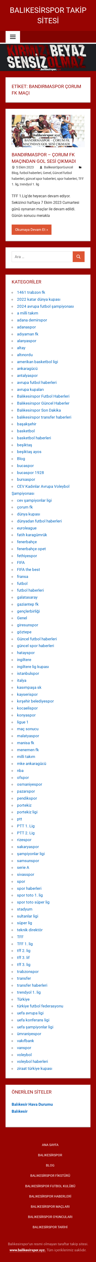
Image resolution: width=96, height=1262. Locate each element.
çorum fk (25, 507)
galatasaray (27, 597)
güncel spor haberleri (41, 179)
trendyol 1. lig (29, 184)
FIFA (21, 562)
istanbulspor (28, 673)
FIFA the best (28, 569)
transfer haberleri (32, 985)
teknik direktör (30, 930)
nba (20, 770)
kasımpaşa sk (29, 687)
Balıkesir (19, 1111)
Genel (47, 173)
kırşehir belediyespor (35, 701)
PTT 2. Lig (26, 833)
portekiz (24, 805)
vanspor (24, 1047)
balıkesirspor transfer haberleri (44, 417)
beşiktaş (24, 445)
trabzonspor (28, 971)
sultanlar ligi (27, 916)
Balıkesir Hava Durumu (32, 1104)
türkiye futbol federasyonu (40, 1006)
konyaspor (26, 715)
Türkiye (23, 999)
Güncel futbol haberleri (37, 639)
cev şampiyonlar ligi (34, 500)
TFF (20, 937)
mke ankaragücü (31, 763)
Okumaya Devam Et (30, 230)
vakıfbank (25, 1040)
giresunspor (27, 625)
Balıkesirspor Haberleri (50, 1196)
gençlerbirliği (28, 611)
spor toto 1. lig (30, 895)
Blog (15, 173)
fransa (22, 576)
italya (21, 680)
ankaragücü (27, 368)
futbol (22, 583)
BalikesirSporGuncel (58, 167)
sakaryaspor (28, 846)
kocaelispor (27, 708)
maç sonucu (27, 729)
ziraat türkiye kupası (34, 1068)
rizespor (24, 839)
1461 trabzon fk (31, 292)
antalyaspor (27, 375)
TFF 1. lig (25, 943)
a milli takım (27, 313)
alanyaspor (26, 340)
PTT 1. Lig (26, 826)
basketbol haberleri (34, 438)
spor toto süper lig (33, 902)
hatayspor (26, 652)
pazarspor (26, 791)
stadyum (24, 909)
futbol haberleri (30, 173)
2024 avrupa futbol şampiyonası (45, 306)
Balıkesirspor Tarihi (50, 1227)
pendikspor (27, 798)
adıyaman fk (27, 334)
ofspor (23, 777)
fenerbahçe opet (31, 548)
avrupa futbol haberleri (37, 382)
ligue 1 (23, 722)
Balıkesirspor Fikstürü (50, 1175)
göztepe (24, 632)
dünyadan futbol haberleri (39, 521)
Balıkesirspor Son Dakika (39, 410)
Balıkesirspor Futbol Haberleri (43, 396)
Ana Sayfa (50, 1145)
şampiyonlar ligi (31, 853)
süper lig (24, 923)
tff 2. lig (24, 950)
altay (21, 347)
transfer (24, 978)
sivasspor (25, 874)
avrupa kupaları (30, 389)
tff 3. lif (23, 957)
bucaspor (25, 465)
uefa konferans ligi (33, 1020)
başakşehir (26, 424)
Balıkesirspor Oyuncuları (50, 1217)
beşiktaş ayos (29, 451)
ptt (19, 819)
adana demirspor (32, 320)
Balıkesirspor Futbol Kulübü (50, 1186)
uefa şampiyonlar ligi (35, 1027)
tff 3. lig (24, 964)
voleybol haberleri (32, 1061)
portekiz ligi (27, 812)
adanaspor (26, 327)
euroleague (27, 528)
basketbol (26, 431)
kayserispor (27, 694)
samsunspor (28, 860)
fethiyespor (27, 555)
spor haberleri (67, 179)
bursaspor (26, 479)
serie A (23, 867)
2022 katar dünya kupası (38, 299)
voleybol (24, 1054)
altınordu (25, 354)
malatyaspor (28, 735)
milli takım (26, 756)
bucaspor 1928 (30, 472)
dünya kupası (28, 514)
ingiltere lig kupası (33, 666)
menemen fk (28, 749)
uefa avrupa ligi (30, 1013)
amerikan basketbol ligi (37, 361)
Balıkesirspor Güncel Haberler (43, 403)
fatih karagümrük (32, 534)
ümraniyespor (29, 1033)
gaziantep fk (28, 604)
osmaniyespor (29, 784)
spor (21, 881)
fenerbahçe (27, 541)
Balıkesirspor (50, 1155)
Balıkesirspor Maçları (50, 1206)
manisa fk (25, 742)
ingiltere (24, 659)
